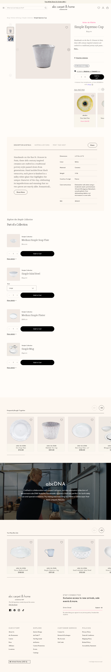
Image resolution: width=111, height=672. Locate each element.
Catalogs (35, 652)
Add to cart (96, 77)
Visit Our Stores (13, 604)
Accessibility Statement (89, 646)
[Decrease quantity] (78, 77)
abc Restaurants (13, 635)
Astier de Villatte (89, 22)
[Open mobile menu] (3, 8)
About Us (11, 632)
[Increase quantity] (85, 77)
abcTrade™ (36, 635)
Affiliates (11, 646)
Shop (8, 18)
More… (76, 49)
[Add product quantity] (9, 253)
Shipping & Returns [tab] (42, 145)
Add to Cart (37, 254)
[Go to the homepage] (63, 10)
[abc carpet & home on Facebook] (10, 610)
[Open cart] (107, 8)
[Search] (45, 7)
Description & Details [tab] (22, 145)
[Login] (103, 8)
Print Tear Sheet (59, 145)
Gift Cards (61, 642)
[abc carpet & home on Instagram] (19, 610)
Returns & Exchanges (64, 635)
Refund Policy (86, 642)
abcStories (36, 642)
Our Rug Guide (37, 639)
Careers (11, 639)
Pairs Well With (79, 90)
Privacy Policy (86, 632)
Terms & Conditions (88, 635)
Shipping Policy (87, 639)
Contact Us (61, 632)
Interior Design (37, 632)
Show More (21, 192)
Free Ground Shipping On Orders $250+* (55, 2)
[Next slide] (10, 75)
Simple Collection (27, 18)
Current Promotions (39, 646)
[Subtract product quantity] (17, 253)
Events (35, 649)
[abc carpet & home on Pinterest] (14, 610)
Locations (12, 649)
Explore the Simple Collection (20, 219)
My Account (61, 639)
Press (10, 642)
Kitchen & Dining (16, 18)
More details (11, 259)
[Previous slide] (10, 25)
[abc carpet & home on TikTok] (23, 610)
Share (92, 145)
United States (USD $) (19, 662)
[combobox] (26, 8)
